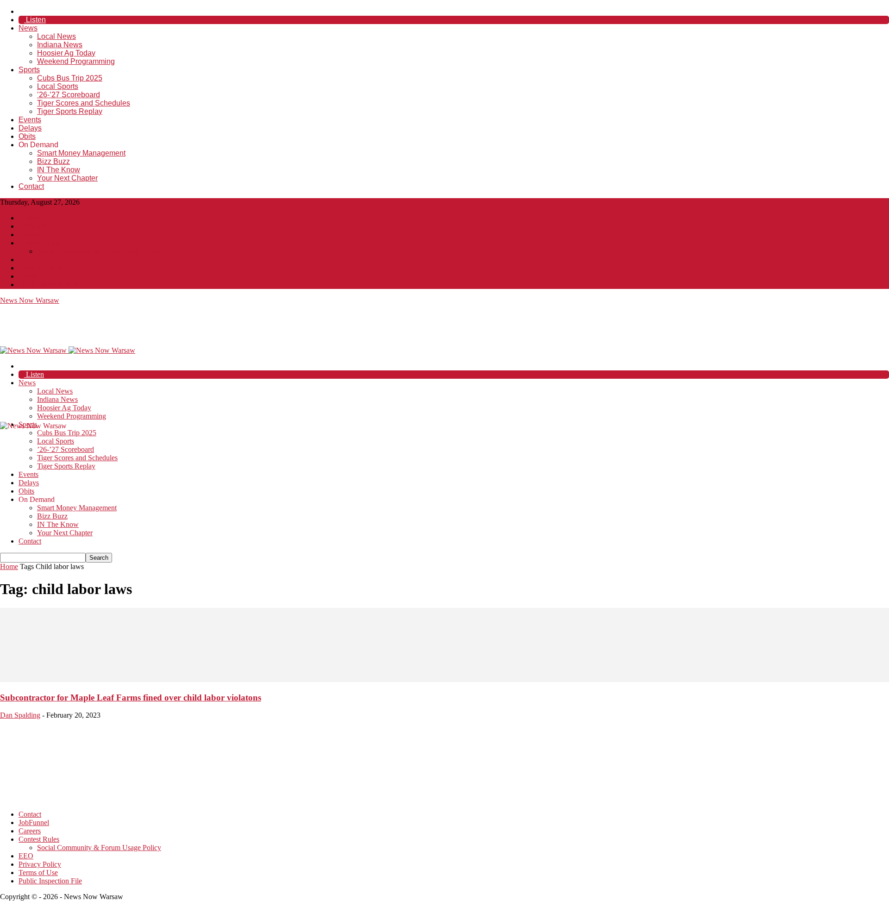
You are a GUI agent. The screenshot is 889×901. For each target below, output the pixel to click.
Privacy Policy (40, 268)
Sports (29, 70)
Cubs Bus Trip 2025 (69, 78)
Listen (35, 20)
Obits (27, 136)
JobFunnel (34, 226)
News (28, 28)
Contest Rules (39, 243)
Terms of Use (38, 276)
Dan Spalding (20, 715)
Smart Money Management (81, 153)
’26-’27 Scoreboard (68, 95)
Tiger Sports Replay (69, 111)
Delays (30, 128)
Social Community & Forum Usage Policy (99, 251)
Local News (56, 36)
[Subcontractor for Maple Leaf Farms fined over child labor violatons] (444, 679)
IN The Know (58, 170)
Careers (30, 234)
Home (9, 566)
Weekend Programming (76, 61)
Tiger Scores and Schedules (83, 103)
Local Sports (57, 86)
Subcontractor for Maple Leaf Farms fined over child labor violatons (130, 697)
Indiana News (59, 45)
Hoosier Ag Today (66, 53)
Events (30, 120)
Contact (31, 186)
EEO (26, 259)
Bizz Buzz (53, 161)
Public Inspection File (50, 284)
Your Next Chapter (67, 178)
